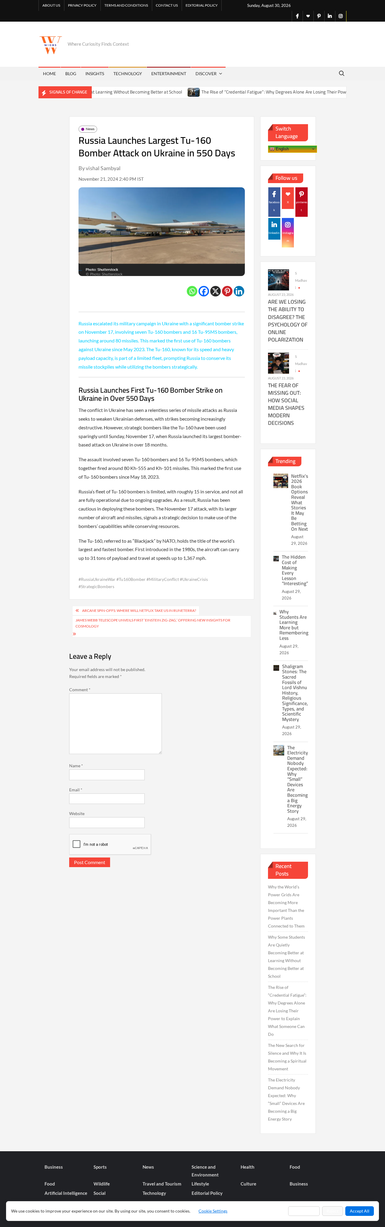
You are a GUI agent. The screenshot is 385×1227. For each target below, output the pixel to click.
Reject (332, 1210)
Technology (127, 73)
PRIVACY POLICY (82, 5)
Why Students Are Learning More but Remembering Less (293, 625)
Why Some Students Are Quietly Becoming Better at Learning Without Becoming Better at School (286, 956)
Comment (80, 689)
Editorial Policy (202, 5)
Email (75, 789)
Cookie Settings (213, 1210)
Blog (70, 73)
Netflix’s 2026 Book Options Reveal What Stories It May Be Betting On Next (299, 502)
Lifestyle (200, 1183)
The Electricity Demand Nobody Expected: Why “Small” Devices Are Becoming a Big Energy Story (297, 779)
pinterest (301, 206)
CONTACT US (167, 5)
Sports (100, 1167)
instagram (287, 236)
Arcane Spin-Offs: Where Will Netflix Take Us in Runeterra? (139, 610)
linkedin (274, 233)
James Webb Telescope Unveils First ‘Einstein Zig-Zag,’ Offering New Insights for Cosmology (152, 623)
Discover (206, 73)
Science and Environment (205, 1170)
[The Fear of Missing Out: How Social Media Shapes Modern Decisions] (278, 362)
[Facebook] (204, 291)
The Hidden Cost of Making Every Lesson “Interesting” (295, 570)
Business (54, 1167)
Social (100, 1193)
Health (247, 1167)
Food (295, 1167)
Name (76, 765)
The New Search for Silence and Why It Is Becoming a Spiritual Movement (287, 1057)
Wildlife (102, 1183)
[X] (215, 291)
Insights (94, 73)
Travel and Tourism (162, 1183)
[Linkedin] (239, 291)
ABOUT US (51, 5)
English (282, 148)
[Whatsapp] (192, 291)
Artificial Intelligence (66, 1193)
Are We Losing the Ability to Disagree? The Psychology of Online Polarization (287, 321)
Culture (248, 1183)
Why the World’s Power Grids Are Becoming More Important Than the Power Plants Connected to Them (286, 906)
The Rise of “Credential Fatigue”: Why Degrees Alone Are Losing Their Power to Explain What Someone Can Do (287, 1011)
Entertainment (168, 73)
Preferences (304, 1210)
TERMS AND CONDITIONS (126, 5)
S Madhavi (301, 280)
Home (49, 73)
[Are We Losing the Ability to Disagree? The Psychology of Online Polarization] (278, 279)
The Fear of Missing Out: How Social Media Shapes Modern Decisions (286, 404)
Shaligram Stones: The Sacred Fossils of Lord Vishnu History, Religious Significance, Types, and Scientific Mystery (295, 693)
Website (77, 813)
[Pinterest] (227, 291)
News (90, 129)
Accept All (359, 1210)
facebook (274, 206)
